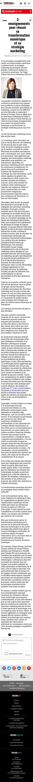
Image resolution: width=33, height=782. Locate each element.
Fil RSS (11, 683)
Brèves (16, 703)
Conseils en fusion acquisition (16, 777)
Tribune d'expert (10, 56)
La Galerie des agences (16, 723)
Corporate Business (16, 742)
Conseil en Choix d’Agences (16, 763)
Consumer (16, 740)
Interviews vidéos (16, 709)
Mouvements (16, 706)
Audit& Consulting (16, 758)
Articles (16, 711)
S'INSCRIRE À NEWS (8, 676)
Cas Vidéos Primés (16, 745)
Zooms (16, 700)
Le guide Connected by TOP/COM (16, 719)
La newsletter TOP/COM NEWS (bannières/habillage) (16, 727)
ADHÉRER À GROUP (25, 676)
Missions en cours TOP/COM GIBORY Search (16, 772)
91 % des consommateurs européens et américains (16, 389)
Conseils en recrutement (16, 767)
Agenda (16, 714)
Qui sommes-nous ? (9, 686)
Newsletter (20, 683)
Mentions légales (24, 686)
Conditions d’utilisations (17, 688)
